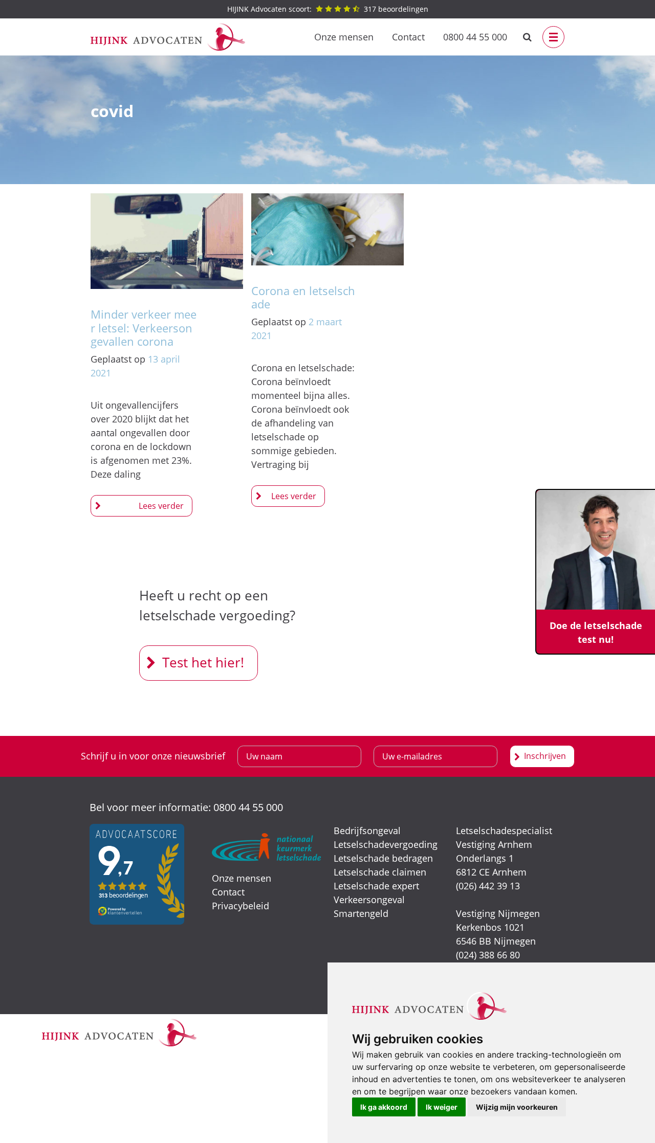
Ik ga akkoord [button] (383, 1107)
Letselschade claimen (380, 872)
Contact (408, 37)
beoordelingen (327, 9)
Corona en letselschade (303, 297)
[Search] (527, 37)
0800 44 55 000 (475, 37)
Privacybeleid (240, 906)
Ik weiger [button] (441, 1107)
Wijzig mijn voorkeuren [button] (517, 1107)
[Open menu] (553, 37)
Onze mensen (344, 37)
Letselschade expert (376, 886)
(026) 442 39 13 (488, 886)
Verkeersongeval (369, 899)
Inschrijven (545, 755)
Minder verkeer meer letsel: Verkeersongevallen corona (143, 327)
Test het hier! (203, 662)
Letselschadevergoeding (386, 844)
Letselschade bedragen (383, 858)
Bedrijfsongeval (367, 830)
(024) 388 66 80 (488, 955)
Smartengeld (361, 913)
